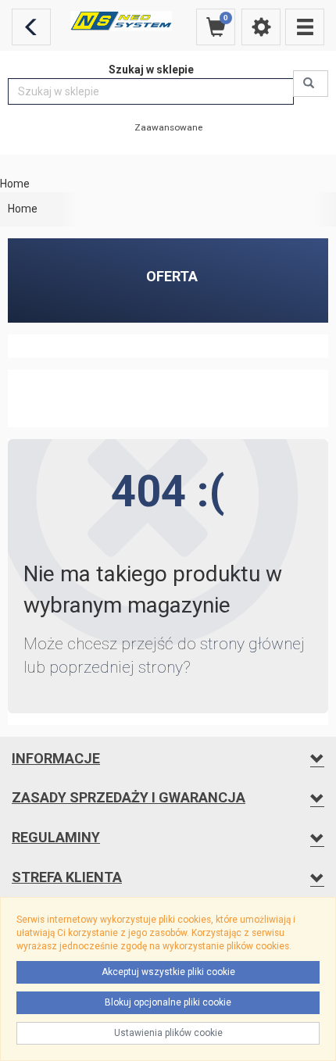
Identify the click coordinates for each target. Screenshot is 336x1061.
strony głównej (252, 643)
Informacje (56, 758)
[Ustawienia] (261, 27)
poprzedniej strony (116, 667)
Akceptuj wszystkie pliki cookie (168, 971)
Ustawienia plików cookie (168, 1032)
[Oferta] (304, 27)
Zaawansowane (168, 127)
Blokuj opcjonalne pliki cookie (168, 1002)
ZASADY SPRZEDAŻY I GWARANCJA (128, 797)
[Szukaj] (310, 83)
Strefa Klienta (67, 877)
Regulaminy (56, 837)
